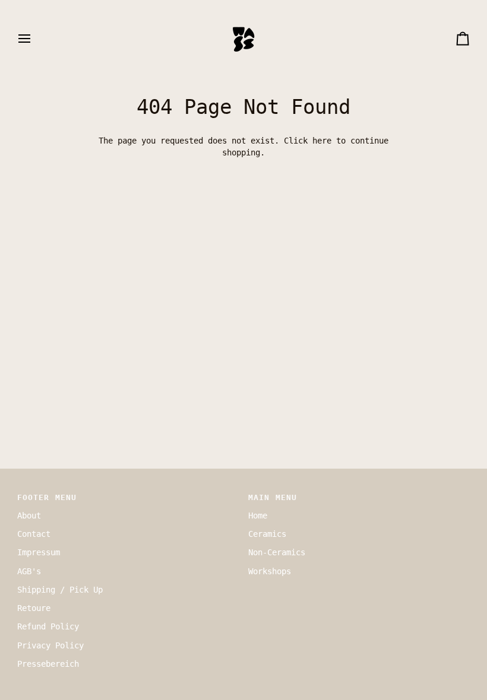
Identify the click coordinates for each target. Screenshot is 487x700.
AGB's (29, 571)
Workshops (269, 571)
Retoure (33, 608)
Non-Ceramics (276, 552)
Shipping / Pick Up (60, 589)
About (29, 515)
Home (257, 515)
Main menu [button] (272, 497)
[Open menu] (35, 38)
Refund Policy (48, 626)
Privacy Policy (50, 645)
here (321, 140)
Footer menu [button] (47, 497)
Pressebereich (48, 664)
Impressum (38, 552)
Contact (33, 534)
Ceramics (267, 534)
